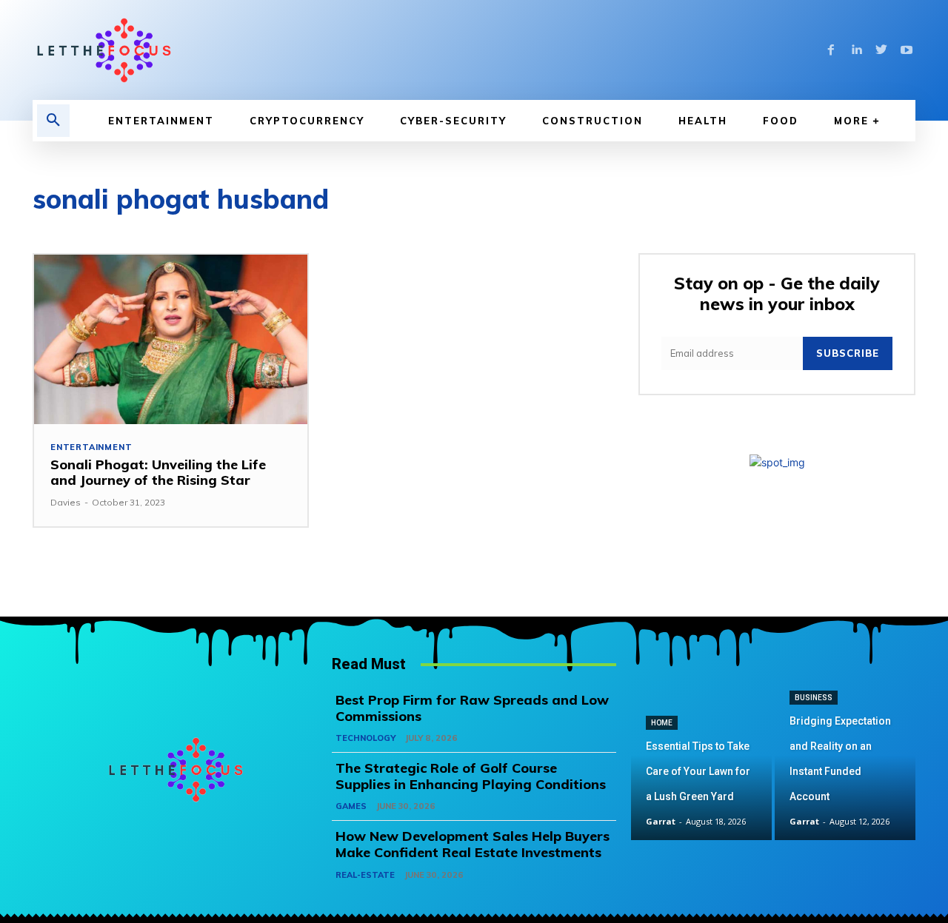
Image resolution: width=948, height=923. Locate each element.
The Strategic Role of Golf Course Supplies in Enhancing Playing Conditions (471, 776)
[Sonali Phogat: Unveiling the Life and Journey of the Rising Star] (170, 339)
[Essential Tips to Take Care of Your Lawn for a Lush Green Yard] (701, 769)
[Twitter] (881, 50)
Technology (365, 738)
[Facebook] (831, 50)
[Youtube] (906, 50)
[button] (53, 120)
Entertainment (91, 447)
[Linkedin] (856, 50)
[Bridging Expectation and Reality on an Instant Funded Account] (845, 769)
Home (661, 723)
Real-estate (365, 875)
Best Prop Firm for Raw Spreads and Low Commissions (472, 708)
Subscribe (847, 353)
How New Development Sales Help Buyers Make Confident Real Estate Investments (473, 844)
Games (351, 806)
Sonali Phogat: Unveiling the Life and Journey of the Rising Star (158, 472)
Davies (65, 502)
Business (813, 698)
